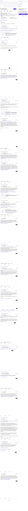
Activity (1, 20)
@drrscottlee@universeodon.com (4, 9)
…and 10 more (11, 263)
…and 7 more (10, 181)
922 (4, 11)
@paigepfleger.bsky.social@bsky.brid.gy (6, 449)
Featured (6, 20)
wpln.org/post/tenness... (3, 450)
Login (23, 15)
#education (2, 23)
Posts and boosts (3, 22)
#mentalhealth (13, 23)
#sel (10, 23)
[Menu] (17, 9)
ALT (16, 146)
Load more (9, 500)
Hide (16, 79)
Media (3, 20)
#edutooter (5, 23)
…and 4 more (11, 388)
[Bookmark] (13, 38)
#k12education (8, 23)
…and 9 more (11, 342)
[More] (17, 38)
